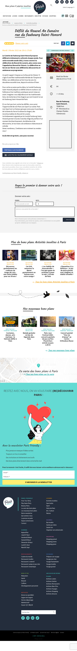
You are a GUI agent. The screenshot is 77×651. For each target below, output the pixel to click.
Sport (48, 506)
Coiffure (23, 583)
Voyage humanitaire (52, 562)
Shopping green (51, 544)
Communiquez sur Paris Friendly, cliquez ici (15, 173)
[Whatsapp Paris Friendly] (67, 2)
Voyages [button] (45, 16)
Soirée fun (49, 527)
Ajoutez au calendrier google (20, 155)
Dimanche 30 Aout (26, 542)
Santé (23, 578)
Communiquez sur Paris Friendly (21, 632)
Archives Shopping (52, 591)
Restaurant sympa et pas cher (30, 564)
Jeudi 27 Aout (25, 535)
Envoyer (68, 219)
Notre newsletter (26, 513)
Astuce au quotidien (27, 595)
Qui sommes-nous (26, 516)
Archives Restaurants (53, 584)
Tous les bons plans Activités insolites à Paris (55, 282)
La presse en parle (27, 518)
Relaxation (24, 576)
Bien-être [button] (38, 16)
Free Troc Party (26, 501)
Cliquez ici (40, 163)
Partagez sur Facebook (13, 150)
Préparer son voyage (52, 557)
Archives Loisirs (51, 579)
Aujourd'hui (24, 532)
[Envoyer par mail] (73, 43)
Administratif (25, 602)
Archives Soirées (51, 581)
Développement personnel (29, 586)
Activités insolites (10, 263)
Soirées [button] (21, 16)
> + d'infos (60, 94)
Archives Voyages (51, 589)
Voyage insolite (51, 564)
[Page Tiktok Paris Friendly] (72, 2)
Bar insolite (49, 522)
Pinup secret (38, 639)
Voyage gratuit (51, 567)
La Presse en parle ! (34, 632)
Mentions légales (55, 632)
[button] (63, 16)
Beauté (23, 581)
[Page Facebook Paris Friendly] (57, 2)
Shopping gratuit (51, 539)
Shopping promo (51, 542)
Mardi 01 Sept (25, 547)
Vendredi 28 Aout (26, 537)
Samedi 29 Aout (26, 540)
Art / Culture (50, 511)
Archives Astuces (51, 594)
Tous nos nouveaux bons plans (61, 350)
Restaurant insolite (27, 559)
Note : (37, 200)
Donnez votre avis (21, 43)
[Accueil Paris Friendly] (40, 6)
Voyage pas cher (51, 559)
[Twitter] (68, 43)
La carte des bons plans (28, 508)
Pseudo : (17, 200)
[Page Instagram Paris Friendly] (62, 2)
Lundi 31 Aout (25, 545)
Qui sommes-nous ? (45, 632)
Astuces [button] (5, 21)
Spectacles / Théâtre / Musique (10, 329)
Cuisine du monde (26, 557)
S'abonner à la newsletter (38, 482)
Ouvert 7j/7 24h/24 (27, 605)
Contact (23, 523)
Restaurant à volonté (27, 562)
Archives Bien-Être (52, 586)
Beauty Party (25, 506)
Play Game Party (26, 503)
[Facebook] (63, 43)
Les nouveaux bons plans (29, 511)
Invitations (7, 16)
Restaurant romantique (28, 567)
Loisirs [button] (14, 16)
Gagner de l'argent (27, 597)
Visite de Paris (50, 508)
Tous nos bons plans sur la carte (40, 374)
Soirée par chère (51, 525)
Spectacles (49, 503)
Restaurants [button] (29, 16)
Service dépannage (27, 600)
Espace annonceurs (27, 521)
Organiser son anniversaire (54, 530)
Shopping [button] (52, 16)
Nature (48, 513)
